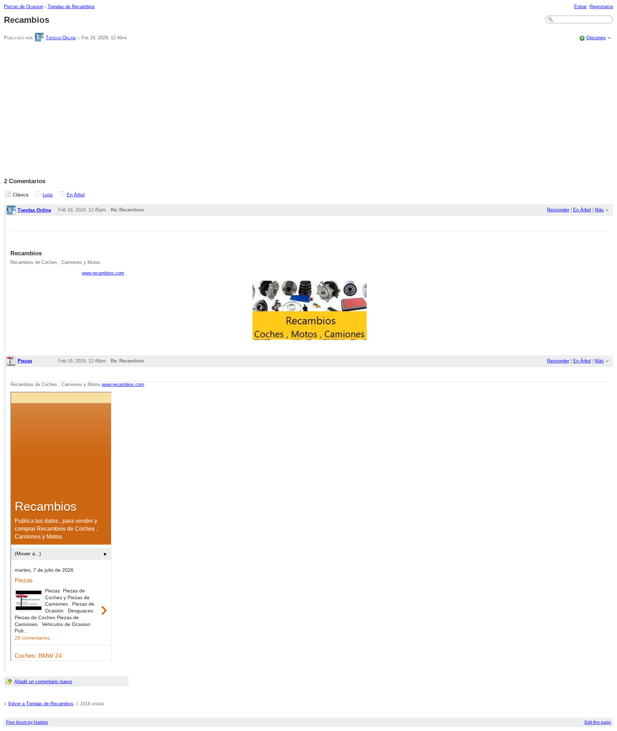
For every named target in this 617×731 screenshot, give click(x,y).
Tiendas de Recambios (71, 6)
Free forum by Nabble (27, 722)
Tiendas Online (61, 37)
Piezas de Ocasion (23, 6)
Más (599, 209)
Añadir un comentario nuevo (43, 681)
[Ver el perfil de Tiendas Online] (39, 37)
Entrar (580, 6)
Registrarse (601, 6)
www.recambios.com (103, 273)
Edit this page (598, 722)
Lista (47, 194)
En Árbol (76, 194)
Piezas (24, 361)
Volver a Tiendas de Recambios (41, 703)
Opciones (596, 37)
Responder (558, 209)
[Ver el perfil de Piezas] (11, 361)
